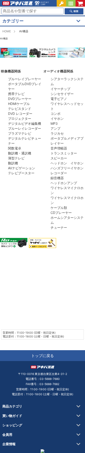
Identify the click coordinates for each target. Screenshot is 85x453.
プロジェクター (19, 118)
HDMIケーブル (19, 104)
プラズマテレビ (19, 133)
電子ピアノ (59, 99)
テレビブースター (21, 173)
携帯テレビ (16, 94)
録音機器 (57, 178)
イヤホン (57, 118)
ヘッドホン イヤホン (67, 163)
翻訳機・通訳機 (19, 153)
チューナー (59, 227)
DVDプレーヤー (19, 99)
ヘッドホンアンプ (64, 183)
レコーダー (59, 173)
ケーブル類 (59, 208)
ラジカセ (57, 133)
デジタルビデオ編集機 (24, 123)
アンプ (55, 128)
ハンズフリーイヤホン (67, 168)
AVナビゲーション (21, 168)
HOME (6, 31)
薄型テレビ (16, 158)
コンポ (55, 114)
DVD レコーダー (20, 114)
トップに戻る (42, 355)
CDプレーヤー (61, 213)
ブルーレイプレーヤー (24, 79)
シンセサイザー (62, 94)
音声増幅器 (59, 148)
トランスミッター (64, 153)
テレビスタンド (20, 109)
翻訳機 (13, 163)
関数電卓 (14, 148)
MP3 (54, 123)
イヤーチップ (60, 89)
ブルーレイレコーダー (24, 128)
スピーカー (59, 158)
